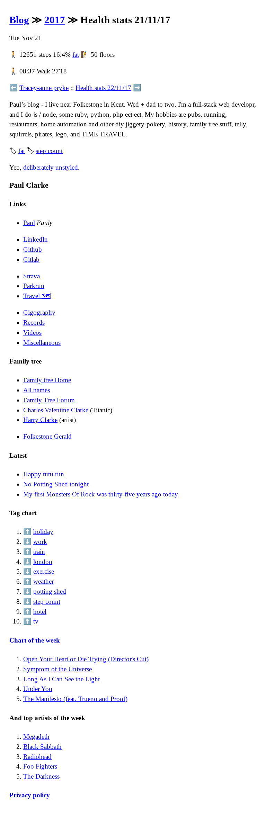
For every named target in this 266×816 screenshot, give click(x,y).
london (42, 561)
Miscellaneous (42, 342)
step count (49, 150)
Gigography (39, 312)
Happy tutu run (43, 474)
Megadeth (36, 736)
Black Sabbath (42, 746)
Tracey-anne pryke (44, 87)
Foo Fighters (40, 766)
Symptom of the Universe (57, 669)
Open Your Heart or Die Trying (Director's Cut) (86, 659)
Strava (31, 276)
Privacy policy (29, 795)
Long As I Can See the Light (61, 679)
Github (32, 249)
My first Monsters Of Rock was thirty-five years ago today (100, 494)
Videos (32, 332)
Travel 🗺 (37, 295)
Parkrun (33, 285)
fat (75, 54)
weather (43, 581)
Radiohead (37, 756)
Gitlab (31, 259)
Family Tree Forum (49, 400)
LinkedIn (35, 239)
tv (35, 621)
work (40, 541)
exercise (43, 571)
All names (36, 390)
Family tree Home (47, 380)
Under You (37, 688)
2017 (54, 19)
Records (34, 322)
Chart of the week (34, 640)
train (39, 551)
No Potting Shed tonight (56, 484)
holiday (43, 531)
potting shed (49, 591)
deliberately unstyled (50, 167)
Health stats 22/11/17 (103, 87)
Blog (19, 19)
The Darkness (41, 776)
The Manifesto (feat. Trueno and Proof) (75, 698)
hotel (39, 611)
